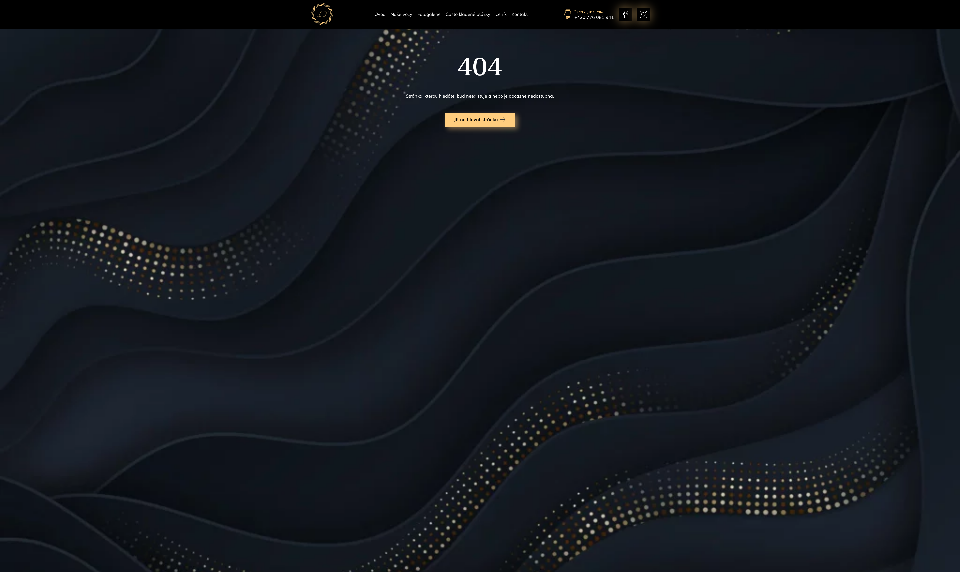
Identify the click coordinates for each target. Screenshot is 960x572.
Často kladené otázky (468, 14)
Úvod (380, 14)
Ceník (501, 14)
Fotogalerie (429, 14)
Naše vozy (401, 14)
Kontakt (520, 14)
